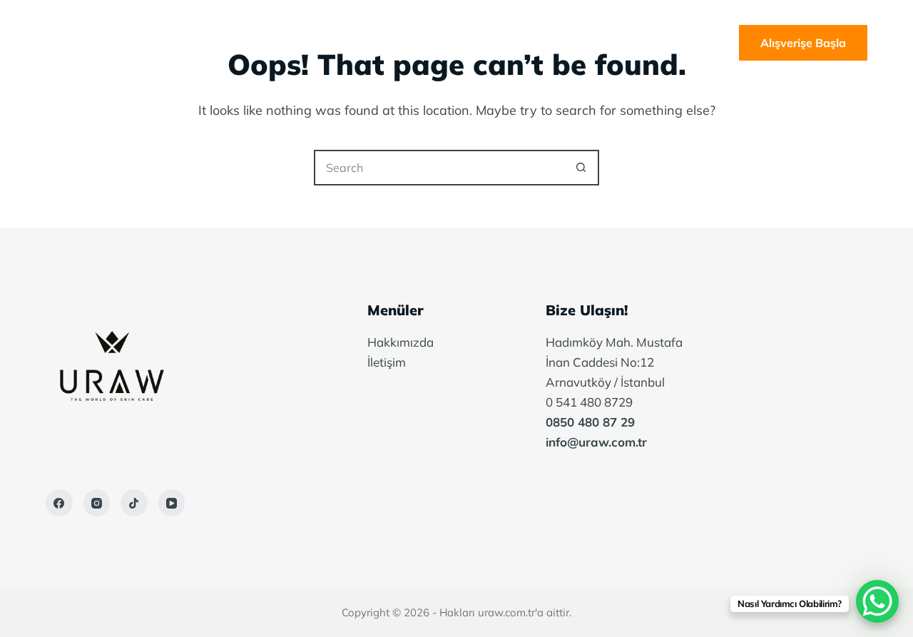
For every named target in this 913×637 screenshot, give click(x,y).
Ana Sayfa (305, 42)
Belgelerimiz (516, 42)
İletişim (615, 42)
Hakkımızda (408, 42)
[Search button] (581, 167)
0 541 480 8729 (589, 401)
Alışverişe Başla (803, 43)
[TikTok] (134, 502)
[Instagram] (97, 502)
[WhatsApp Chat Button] (877, 601)
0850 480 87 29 (590, 421)
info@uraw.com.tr (596, 441)
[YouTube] (171, 502)
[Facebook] (59, 502)
